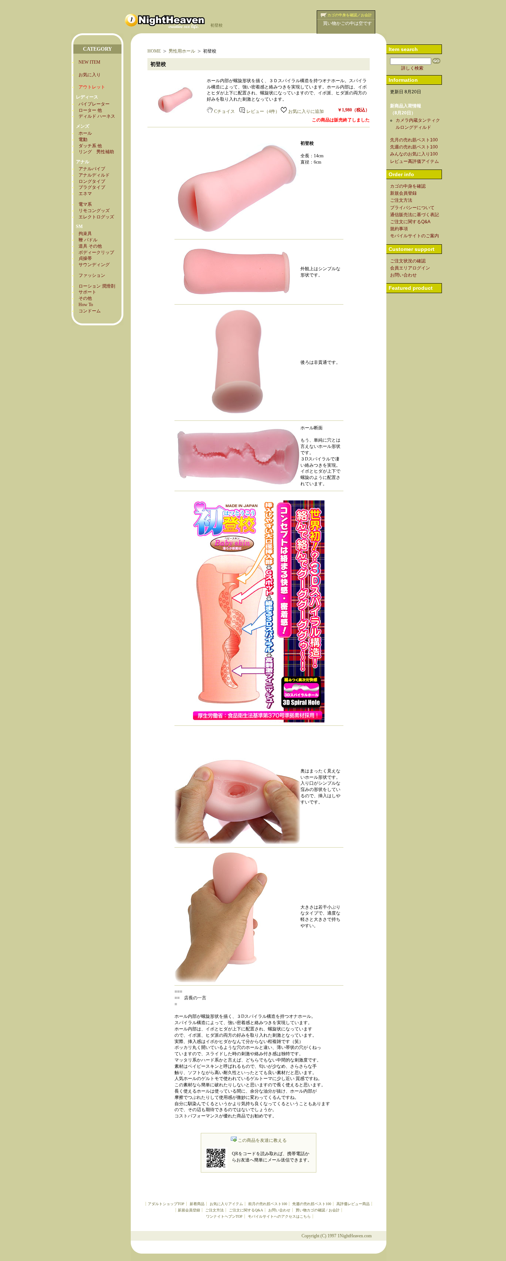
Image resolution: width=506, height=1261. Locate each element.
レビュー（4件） (263, 111)
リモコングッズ (94, 210)
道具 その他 (90, 246)
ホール (85, 133)
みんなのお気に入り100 (414, 154)
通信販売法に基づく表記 (414, 214)
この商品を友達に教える (262, 1140)
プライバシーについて (412, 207)
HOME (154, 51)
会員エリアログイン (410, 268)
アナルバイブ (92, 168)
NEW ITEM (89, 62)
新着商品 (197, 1204)
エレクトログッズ (96, 216)
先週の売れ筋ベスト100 (311, 1204)
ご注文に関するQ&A (246, 1210)
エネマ (85, 193)
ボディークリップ (96, 252)
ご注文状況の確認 (408, 261)
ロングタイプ (92, 181)
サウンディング (94, 264)
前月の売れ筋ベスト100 (267, 1204)
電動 (83, 139)
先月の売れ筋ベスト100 (414, 139)
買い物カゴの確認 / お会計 (318, 1210)
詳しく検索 (412, 68)
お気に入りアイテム (226, 1204)
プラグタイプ (92, 187)
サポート (87, 292)
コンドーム (90, 310)
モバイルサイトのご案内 (414, 235)
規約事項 (399, 228)
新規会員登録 (189, 1210)
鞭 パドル (88, 239)
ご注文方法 (214, 1210)
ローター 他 (90, 110)
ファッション (92, 275)
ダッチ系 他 (90, 145)
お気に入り (90, 74)
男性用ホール (182, 51)
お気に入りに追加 (306, 111)
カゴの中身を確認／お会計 (349, 15)
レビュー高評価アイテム (414, 161)
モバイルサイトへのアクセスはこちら (279, 1216)
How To (86, 304)
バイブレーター (94, 104)
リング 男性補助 (96, 151)
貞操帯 (85, 258)
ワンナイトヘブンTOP (224, 1216)
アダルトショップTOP (166, 1204)
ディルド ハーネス (97, 116)
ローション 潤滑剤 (97, 286)
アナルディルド (94, 175)
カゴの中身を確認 (408, 186)
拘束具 (85, 233)
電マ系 (85, 204)
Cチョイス (224, 111)
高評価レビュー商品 (353, 1204)
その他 (85, 298)
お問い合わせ (279, 1210)
